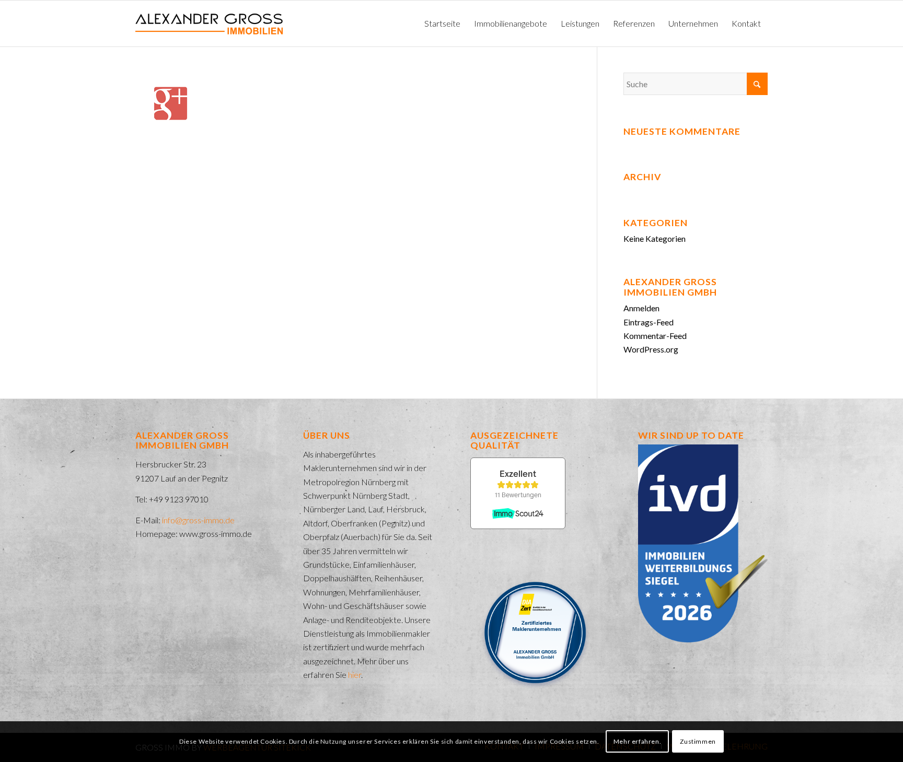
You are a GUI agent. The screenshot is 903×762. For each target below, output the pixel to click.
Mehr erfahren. (637, 741)
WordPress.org (650, 349)
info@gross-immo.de (198, 520)
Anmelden (641, 308)
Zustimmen (697, 741)
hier (354, 674)
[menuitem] (442, 23)
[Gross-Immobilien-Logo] (209, 23)
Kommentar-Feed (655, 336)
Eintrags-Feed (648, 322)
